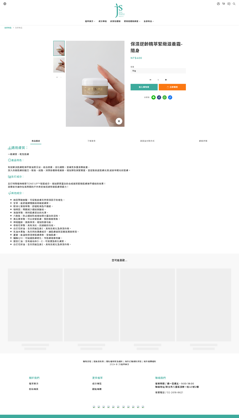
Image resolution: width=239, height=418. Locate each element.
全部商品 (148, 21)
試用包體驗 (115, 21)
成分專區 (103, 21)
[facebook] (159, 97)
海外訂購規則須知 (133, 361)
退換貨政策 (98, 361)
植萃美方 (89, 21)
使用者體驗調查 (131, 21)
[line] (153, 97)
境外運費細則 (150, 361)
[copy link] (170, 97)
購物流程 (87, 361)
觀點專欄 (97, 389)
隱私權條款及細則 (114, 361)
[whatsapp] (165, 97)
